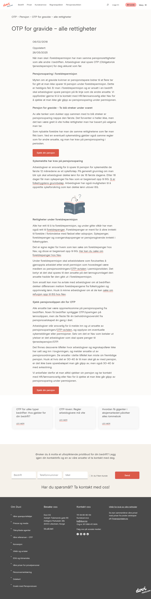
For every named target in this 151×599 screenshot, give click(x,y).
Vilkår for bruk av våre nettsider (123, 506)
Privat (29, 5)
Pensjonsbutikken (73, 5)
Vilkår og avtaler (20, 551)
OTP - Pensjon (20, 16)
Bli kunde (131, 5)
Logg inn (115, 5)
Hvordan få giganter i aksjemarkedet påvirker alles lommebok (116, 412)
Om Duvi (16, 506)
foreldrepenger (56, 229)
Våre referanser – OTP (23, 537)
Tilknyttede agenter (22, 530)
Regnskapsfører (56, 5)
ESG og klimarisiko (21, 558)
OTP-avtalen (78, 268)
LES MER (20, 423)
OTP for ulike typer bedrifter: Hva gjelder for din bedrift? (31, 412)
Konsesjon (17, 544)
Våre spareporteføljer (22, 516)
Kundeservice (40, 5)
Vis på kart (48, 528)
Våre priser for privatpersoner (26, 565)
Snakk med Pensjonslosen (25, 586)
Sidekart (17, 579)
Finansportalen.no (120, 518)
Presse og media (20, 523)
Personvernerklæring (22, 572)
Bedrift (21, 5)
